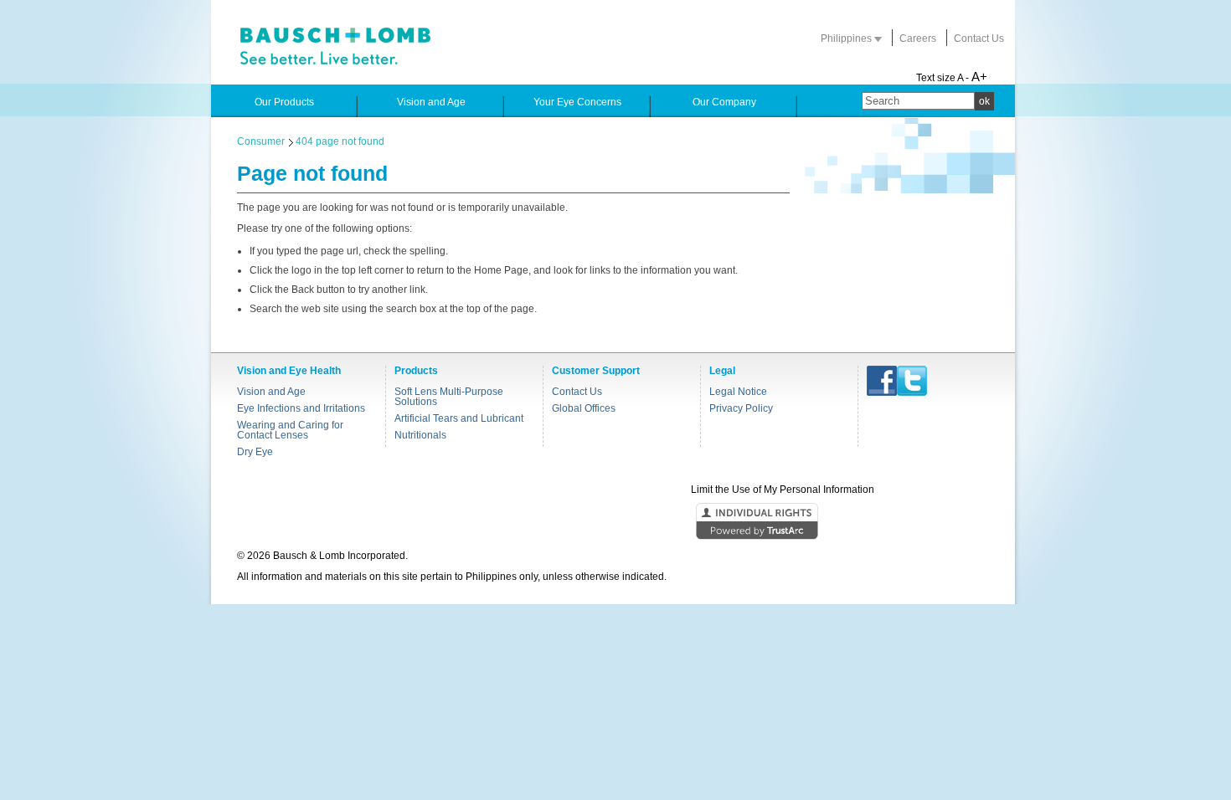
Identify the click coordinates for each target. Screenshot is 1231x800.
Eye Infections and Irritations (301, 408)
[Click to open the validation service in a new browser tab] (613, 522)
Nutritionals (420, 435)
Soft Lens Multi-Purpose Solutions (448, 397)
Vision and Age (271, 391)
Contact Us (979, 38)
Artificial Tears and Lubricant (458, 418)
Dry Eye (255, 452)
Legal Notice (738, 391)
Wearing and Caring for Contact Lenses (290, 430)
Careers (917, 38)
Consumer (261, 141)
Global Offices (584, 408)
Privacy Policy (741, 408)
